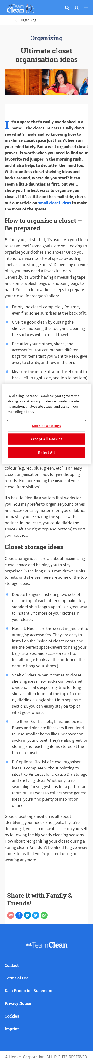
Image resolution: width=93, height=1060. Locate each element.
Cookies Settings (46, 426)
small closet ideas (54, 202)
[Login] (76, 8)
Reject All (46, 452)
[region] (46, 424)
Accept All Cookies (46, 439)
